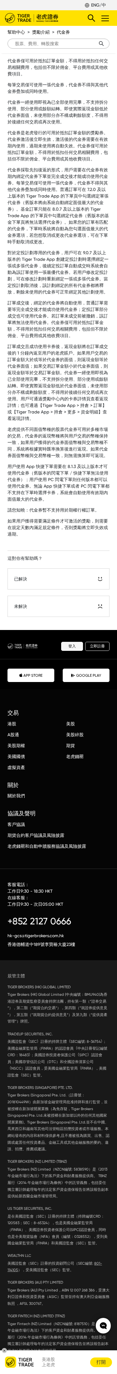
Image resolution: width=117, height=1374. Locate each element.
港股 (11, 723)
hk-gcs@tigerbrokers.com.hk (35, 935)
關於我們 (16, 795)
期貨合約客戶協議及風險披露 (35, 835)
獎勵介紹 (41, 32)
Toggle (106, 18)
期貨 (70, 745)
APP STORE (32, 675)
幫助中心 (16, 32)
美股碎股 (75, 734)
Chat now (103, 1325)
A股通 (13, 734)
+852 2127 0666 (39, 921)
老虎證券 (41, 18)
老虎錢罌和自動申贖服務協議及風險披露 (46, 846)
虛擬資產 (16, 767)
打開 (101, 1362)
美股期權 (16, 745)
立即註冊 (97, 646)
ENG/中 (98, 4)
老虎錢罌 (75, 756)
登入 (72, 646)
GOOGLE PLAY (88, 675)
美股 (70, 723)
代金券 (63, 32)
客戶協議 (16, 824)
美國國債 (16, 756)
